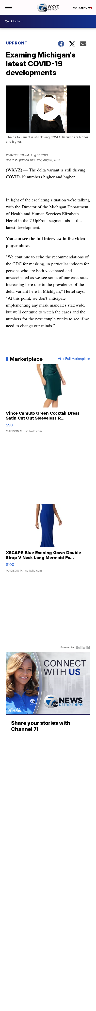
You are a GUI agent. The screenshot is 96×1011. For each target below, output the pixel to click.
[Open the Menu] (8, 7)
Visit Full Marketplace (74, 359)
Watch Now (81, 7)
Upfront (17, 43)
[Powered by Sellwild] (83, 647)
